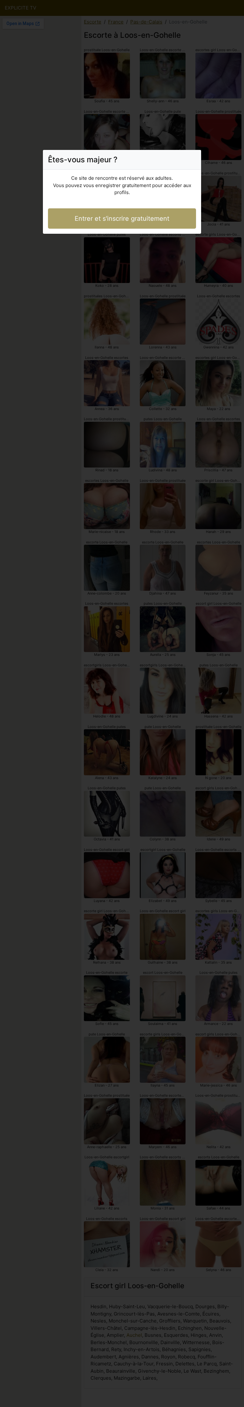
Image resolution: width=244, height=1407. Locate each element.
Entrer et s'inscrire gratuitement (122, 218)
